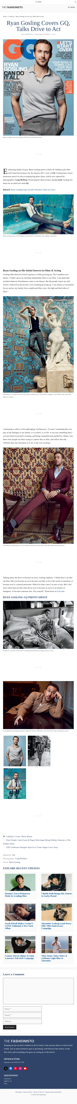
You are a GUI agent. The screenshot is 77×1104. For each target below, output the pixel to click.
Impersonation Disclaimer (53, 1092)
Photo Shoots (26, 836)
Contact (7, 1079)
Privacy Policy (27, 1092)
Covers (17, 836)
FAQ (5, 1083)
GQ (13, 855)
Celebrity (11, 16)
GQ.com (60, 591)
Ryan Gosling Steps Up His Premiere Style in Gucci (33, 190)
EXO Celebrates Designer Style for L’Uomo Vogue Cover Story (32, 847)
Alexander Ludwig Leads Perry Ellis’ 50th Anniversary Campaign (56, 926)
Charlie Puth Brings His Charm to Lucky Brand (56, 894)
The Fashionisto (27, 34)
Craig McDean (21, 858)
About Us (8, 1081)
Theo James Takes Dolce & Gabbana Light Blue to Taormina (54, 958)
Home (5, 16)
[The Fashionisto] (12, 7)
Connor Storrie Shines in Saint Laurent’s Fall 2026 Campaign (19, 957)
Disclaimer (19, 1092)
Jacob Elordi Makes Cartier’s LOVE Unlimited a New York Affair (19, 926)
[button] (75, 2)
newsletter (19, 1062)
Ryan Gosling (14, 862)
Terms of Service (39, 1092)
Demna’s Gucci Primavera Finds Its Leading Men (17, 894)
